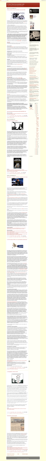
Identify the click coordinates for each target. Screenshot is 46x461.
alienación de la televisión (12, 173)
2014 (36, 150)
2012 (36, 152)
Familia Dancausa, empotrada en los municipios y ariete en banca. (33, 98)
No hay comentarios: (19, 115)
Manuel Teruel (26, 116)
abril (36, 144)
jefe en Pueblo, (12, 46)
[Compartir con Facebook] (26, 115)
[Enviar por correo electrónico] (22, 172)
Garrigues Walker (19, 40)
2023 (36, 107)
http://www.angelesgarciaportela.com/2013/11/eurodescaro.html (14, 234)
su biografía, (22, 208)
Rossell (13, 117)
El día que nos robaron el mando (12, 120)
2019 (36, 111)
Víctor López (23, 173)
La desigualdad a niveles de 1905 (37, 133)
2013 (36, 151)
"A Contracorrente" (31, 56)
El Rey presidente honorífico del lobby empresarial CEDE (16, 9)
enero (37, 147)
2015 (36, 149)
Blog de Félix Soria (31, 68)
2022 (36, 108)
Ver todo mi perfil (31, 109)
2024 (36, 106)
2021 (36, 109)
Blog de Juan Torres (31, 69)
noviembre (37, 115)
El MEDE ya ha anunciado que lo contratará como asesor (14, 197)
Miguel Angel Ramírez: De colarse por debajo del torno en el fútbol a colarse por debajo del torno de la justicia (34, 85)
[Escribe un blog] (24, 115)
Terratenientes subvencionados (12, 415)
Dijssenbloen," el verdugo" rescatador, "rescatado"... (37, 125)
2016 (36, 148)
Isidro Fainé (8, 42)
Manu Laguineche (18, 173)
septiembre (37, 139)
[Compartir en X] (25, 115)
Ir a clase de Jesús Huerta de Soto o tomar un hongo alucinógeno (33, 76)
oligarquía (11, 117)
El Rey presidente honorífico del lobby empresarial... (37, 118)
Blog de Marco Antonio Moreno (33, 70)
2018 (36, 112)
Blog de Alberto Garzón (32, 67)
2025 (36, 105)
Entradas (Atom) (12, 455)
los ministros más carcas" (24, 212)
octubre (37, 138)
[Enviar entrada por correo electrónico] (22, 115)
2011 (36, 153)
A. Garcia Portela (12, 115)
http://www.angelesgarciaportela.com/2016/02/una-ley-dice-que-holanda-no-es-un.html (17, 232)
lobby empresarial (22, 116)
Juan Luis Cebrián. (17, 116)
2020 (36, 110)
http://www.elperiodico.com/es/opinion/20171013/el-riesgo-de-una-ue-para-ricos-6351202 (17, 449)
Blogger (28, 458)
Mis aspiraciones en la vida (32, 73)
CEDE (10, 116)
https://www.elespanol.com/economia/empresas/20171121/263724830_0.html (16, 111)
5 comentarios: (18, 172)
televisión (21, 173)
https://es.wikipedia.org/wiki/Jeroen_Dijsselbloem (13, 233)
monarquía (8, 117)
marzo (37, 145)
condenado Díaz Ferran (19, 64)
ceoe (11, 116)
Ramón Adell (8, 94)
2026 (36, 104)
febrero (37, 146)
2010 (36, 154)
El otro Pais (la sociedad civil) (15, 4)
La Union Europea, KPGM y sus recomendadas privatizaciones (17, 239)
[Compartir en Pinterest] (26, 115)
